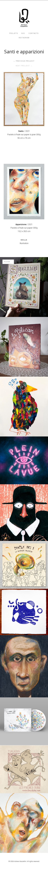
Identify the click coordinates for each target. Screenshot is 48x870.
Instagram (24, 38)
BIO (23, 33)
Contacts (34, 33)
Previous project (23, 61)
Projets (13, 33)
